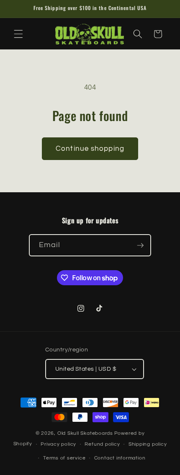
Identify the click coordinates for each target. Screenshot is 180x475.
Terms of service (64, 458)
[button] (18, 34)
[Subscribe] (140, 245)
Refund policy (102, 444)
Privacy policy (58, 444)
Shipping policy (148, 444)
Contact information (120, 458)
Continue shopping (90, 148)
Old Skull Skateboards (85, 433)
